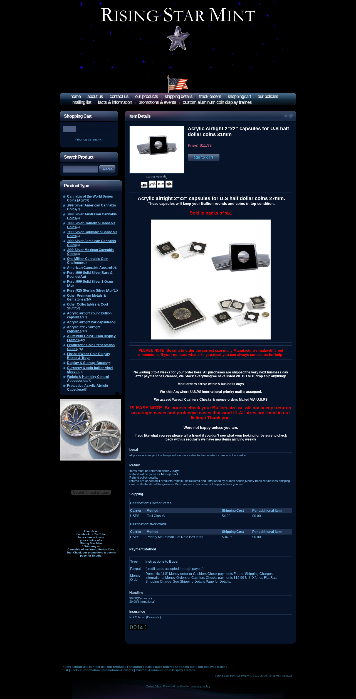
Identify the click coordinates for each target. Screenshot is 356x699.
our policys (206, 666)
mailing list (81, 102)
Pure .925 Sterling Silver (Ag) (90, 290)
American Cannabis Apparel (89, 268)
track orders (210, 96)
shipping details (178, 96)
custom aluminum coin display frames (217, 102)
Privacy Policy (201, 686)
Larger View (154, 176)
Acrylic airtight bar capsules (89, 322)
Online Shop (154, 686)
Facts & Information (85, 670)
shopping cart (185, 666)
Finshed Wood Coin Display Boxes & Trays (88, 356)
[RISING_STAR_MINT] (178, 45)
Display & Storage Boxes (87, 363)
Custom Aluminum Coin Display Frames (165, 670)
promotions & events (157, 102)
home (75, 96)
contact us (119, 96)
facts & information (115, 102)
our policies (268, 96)
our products (146, 96)
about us (95, 96)
